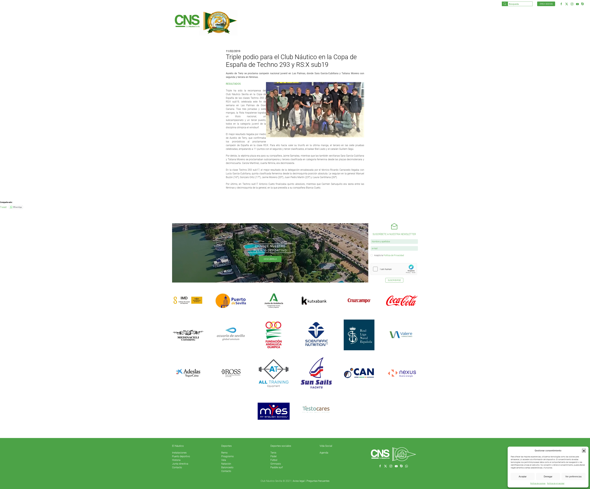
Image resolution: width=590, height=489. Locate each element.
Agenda (324, 452)
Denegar (548, 476)
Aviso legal (299, 480)
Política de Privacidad (394, 255)
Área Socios (546, 4)
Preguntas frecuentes (318, 480)
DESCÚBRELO (270, 259)
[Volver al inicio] (205, 22)
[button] (583, 450)
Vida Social (326, 445)
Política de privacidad (555, 483)
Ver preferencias (573, 476)
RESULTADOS (233, 83)
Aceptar (523, 476)
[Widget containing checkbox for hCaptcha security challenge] (394, 269)
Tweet (3, 207)
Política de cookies (537, 483)
